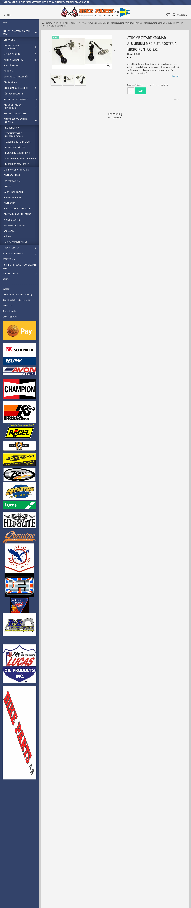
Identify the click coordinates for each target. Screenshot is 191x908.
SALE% (6, 279)
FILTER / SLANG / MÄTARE (16, 99)
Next (114, 50)
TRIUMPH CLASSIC (11, 248)
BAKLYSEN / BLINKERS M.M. (18, 153)
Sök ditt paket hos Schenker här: (17, 300)
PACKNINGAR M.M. (12, 181)
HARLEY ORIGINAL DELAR (15, 242)
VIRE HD (7, 186)
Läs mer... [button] (176, 76)
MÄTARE (7, 236)
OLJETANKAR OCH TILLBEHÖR (17, 214)
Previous (49, 50)
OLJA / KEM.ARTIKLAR (13, 253)
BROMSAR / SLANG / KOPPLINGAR (13, 106)
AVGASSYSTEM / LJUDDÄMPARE (11, 47)
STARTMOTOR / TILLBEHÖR (16, 170)
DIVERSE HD (9, 203)
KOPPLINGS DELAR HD (14, 225)
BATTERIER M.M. (12, 128)
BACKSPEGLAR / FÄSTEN (15, 113)
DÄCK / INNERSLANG (13, 192)
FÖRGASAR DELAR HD (14, 94)
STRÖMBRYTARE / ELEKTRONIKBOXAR (14, 135)
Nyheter (6, 289)
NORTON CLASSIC (11, 273)
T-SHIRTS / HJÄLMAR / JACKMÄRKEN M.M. (20, 266)
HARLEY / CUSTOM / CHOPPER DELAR (17, 32)
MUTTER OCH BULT (12, 197)
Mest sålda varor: (10, 317)
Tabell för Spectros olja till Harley (17, 294)
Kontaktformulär (10, 311)
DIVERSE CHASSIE (12, 175)
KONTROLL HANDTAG (13, 60)
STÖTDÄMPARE (11, 65)
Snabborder (8, 305)
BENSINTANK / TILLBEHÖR (16, 88)
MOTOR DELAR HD (12, 220)
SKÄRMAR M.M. (11, 82)
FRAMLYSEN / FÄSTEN (15, 147)
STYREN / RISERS (12, 54)
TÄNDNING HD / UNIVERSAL (18, 142)
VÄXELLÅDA (9, 231)
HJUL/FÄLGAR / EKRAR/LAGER (17, 208)
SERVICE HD (9, 40)
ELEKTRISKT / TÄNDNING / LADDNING (16, 120)
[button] (168, 15)
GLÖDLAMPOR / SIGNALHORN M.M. (21, 158)
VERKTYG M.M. (9, 259)
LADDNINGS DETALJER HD (17, 164)
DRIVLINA (8, 71)
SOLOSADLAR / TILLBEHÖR (16, 77)
